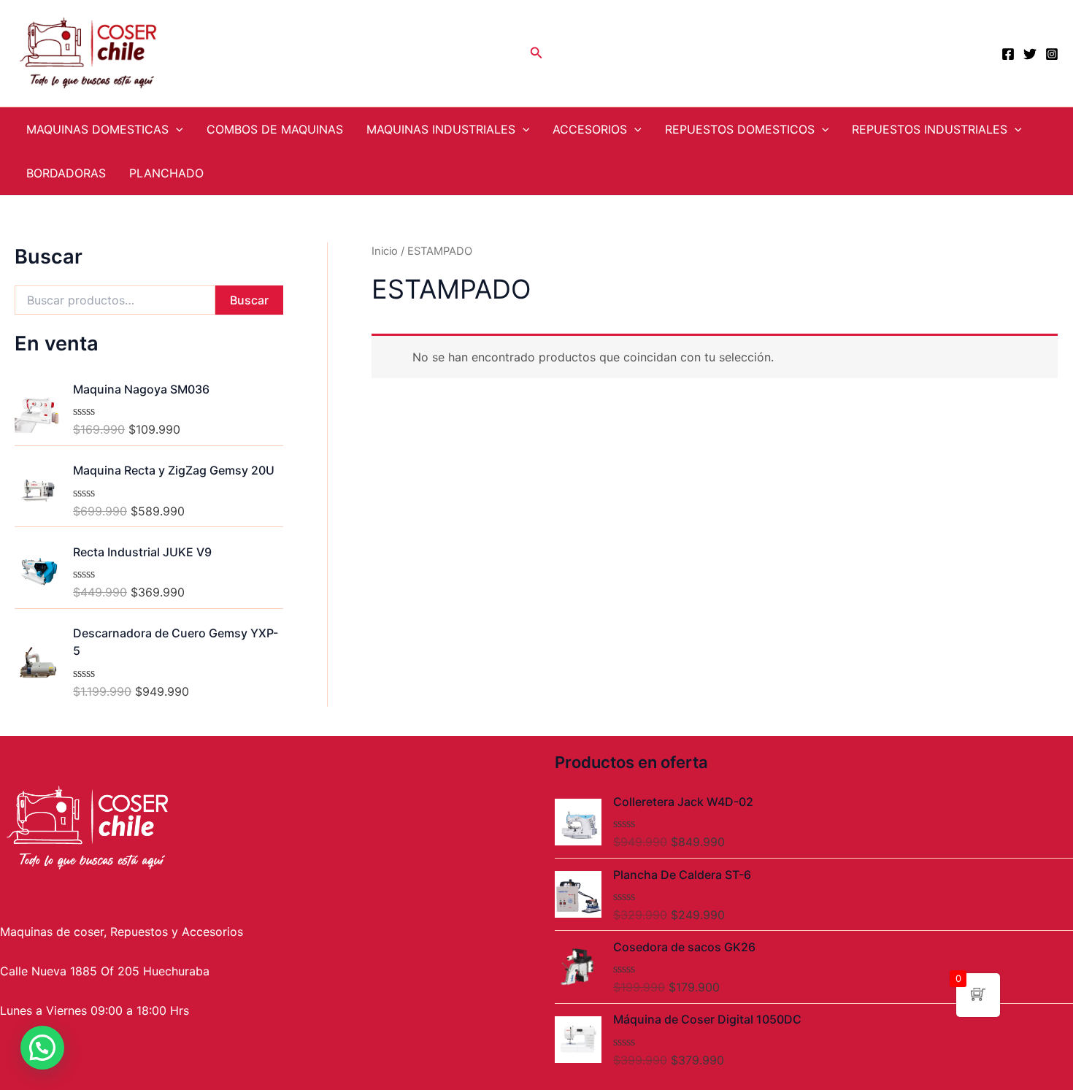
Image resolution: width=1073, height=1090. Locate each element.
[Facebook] (1008, 54)
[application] (176, 129)
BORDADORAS (66, 173)
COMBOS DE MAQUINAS (275, 129)
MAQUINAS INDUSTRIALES (440, 129)
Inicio (385, 251)
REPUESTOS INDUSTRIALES (929, 129)
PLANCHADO (166, 173)
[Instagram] (1051, 54)
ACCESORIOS (590, 129)
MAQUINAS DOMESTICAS (97, 129)
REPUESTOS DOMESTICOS (740, 129)
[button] (42, 1048)
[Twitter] (1030, 54)
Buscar (249, 300)
